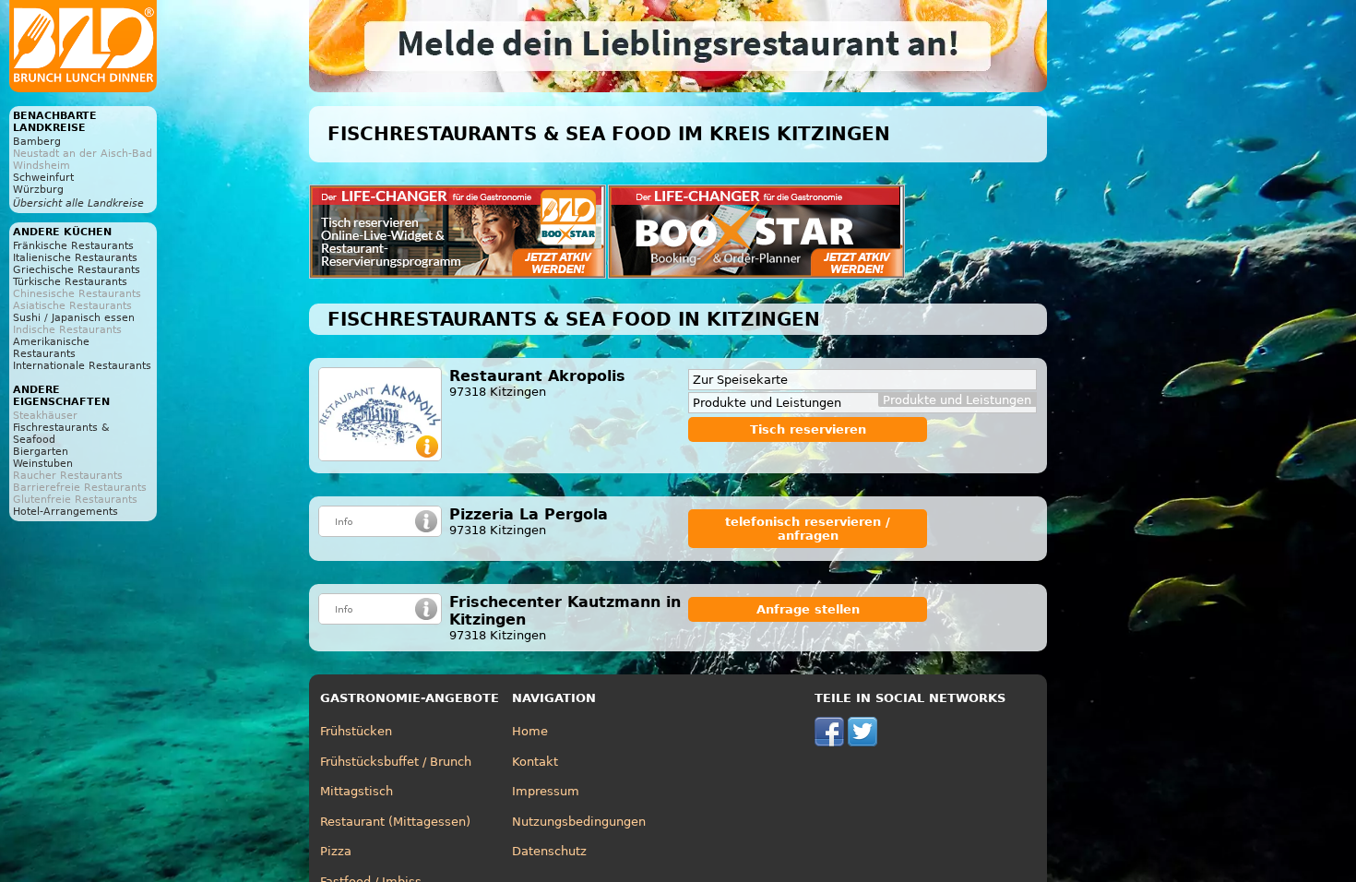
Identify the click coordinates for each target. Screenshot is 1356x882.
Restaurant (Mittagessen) (395, 821)
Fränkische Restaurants (73, 246)
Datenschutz (549, 851)
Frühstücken (356, 731)
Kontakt (535, 762)
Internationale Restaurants (82, 366)
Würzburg (38, 190)
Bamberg (37, 142)
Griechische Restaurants (76, 270)
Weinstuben (43, 464)
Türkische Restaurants (70, 282)
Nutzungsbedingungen (579, 821)
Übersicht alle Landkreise (78, 203)
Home (530, 731)
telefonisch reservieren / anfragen (807, 528)
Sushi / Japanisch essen (74, 318)
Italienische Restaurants (75, 258)
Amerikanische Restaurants (51, 348)
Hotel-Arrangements (65, 512)
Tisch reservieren (808, 429)
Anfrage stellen (808, 609)
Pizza (335, 851)
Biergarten (40, 452)
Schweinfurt (43, 178)
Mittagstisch (356, 791)
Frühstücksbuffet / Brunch (395, 762)
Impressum (545, 791)
